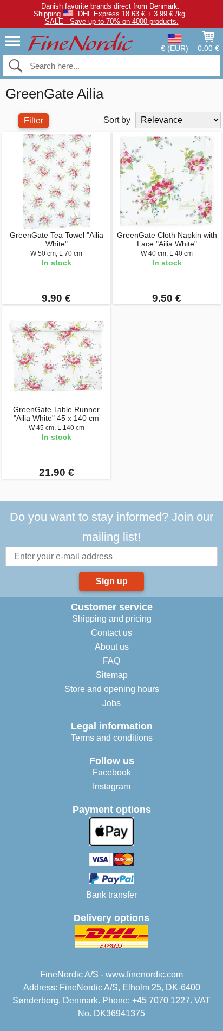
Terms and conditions (112, 737)
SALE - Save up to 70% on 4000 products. (112, 21)
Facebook (112, 772)
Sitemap (112, 675)
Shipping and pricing (112, 618)
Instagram (111, 786)
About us (112, 646)
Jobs (111, 703)
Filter (33, 120)
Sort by (116, 120)
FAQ (111, 660)
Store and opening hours (111, 689)
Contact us (111, 632)
